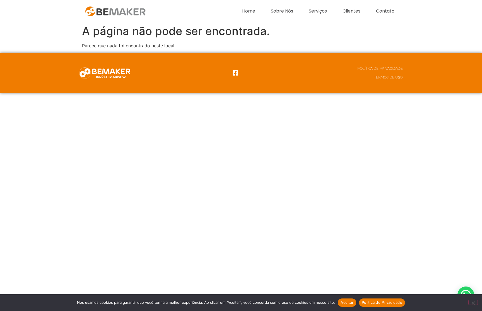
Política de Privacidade (380, 68)
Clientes (351, 11)
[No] (473, 302)
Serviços (318, 11)
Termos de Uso (388, 77)
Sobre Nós (282, 11)
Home (248, 11)
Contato (385, 11)
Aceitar (347, 302)
